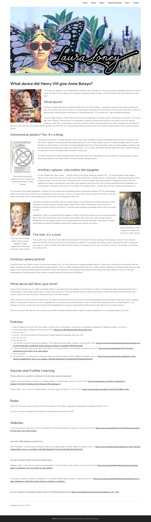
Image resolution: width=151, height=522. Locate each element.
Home (85, 3)
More (127, 3)
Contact (136, 3)
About (93, 3)
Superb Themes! (93, 519)
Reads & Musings (114, 3)
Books (102, 3)
